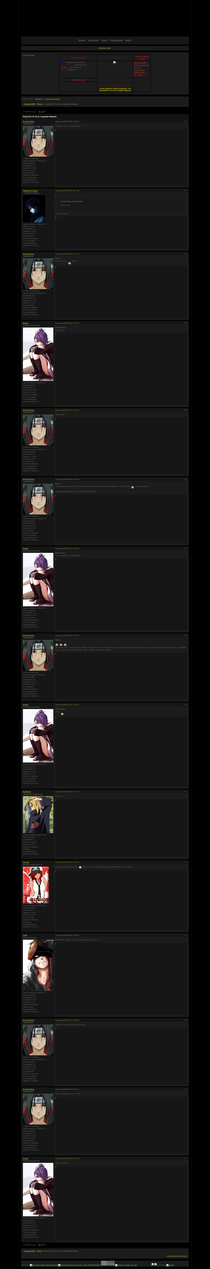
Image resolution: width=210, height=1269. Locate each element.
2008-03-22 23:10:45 (71, 635)
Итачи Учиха (28, 121)
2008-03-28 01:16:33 (71, 1158)
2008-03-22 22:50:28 (71, 410)
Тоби (25, 935)
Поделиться (59, 121)
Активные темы (105, 48)
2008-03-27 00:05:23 (71, 1020)
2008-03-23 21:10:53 (71, 862)
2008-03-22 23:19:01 (71, 705)
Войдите (38, 99)
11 (39, 111)
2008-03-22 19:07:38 (71, 190)
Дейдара (27, 792)
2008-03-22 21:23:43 (71, 323)
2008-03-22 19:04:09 (71, 121)
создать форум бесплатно (176, 1256)
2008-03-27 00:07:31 (71, 1089)
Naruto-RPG (30, 104)
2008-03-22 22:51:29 (71, 479)
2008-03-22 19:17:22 (71, 254)
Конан (25, 323)
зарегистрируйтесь (53, 99)
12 (42, 111)
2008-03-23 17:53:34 (71, 792)
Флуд (39, 104)
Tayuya (26, 862)
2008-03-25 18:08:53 (71, 935)
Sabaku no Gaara (30, 191)
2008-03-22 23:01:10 (71, 548)
